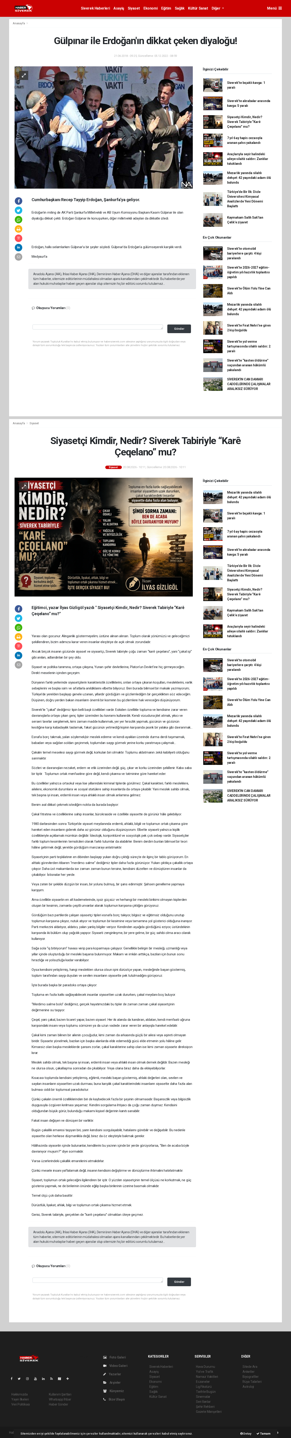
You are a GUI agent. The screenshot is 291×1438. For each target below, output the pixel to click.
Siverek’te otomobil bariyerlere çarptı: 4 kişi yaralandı (244, 253)
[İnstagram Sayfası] (29, 1379)
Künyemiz (116, 1391)
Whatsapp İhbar (60, 1399)
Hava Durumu (205, 1366)
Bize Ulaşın (116, 1399)
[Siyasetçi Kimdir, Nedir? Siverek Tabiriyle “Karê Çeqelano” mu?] (104, 537)
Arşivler (115, 1382)
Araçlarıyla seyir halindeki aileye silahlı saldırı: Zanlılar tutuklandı (247, 158)
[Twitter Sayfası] (21, 1379)
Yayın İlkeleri (20, 1399)
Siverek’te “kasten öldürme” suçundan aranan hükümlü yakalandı (247, 365)
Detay (247, 1433)
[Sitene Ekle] (69, 1379)
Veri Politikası (20, 1404)
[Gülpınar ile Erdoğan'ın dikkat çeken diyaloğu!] (104, 127)
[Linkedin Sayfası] (45, 1379)
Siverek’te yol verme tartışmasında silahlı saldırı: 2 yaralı (249, 346)
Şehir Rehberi (205, 1406)
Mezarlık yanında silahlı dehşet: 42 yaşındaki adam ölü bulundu (249, 177)
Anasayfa (19, 23)
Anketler (248, 1371)
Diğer (216, 8)
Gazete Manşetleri (209, 1411)
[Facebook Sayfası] (13, 1379)
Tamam (265, 1433)
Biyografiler (251, 1376)
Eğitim (166, 8)
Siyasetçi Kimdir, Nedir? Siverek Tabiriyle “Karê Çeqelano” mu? (244, 121)
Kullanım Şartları (60, 1394)
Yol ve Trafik (204, 1371)
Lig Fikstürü (204, 1386)
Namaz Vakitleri (207, 1376)
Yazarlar (114, 1374)
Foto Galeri (117, 1357)
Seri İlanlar (203, 1401)
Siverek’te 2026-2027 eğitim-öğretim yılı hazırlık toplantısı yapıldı (248, 272)
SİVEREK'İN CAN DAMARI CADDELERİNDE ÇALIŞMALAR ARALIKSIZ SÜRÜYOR (249, 384)
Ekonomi (150, 8)
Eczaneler (203, 1381)
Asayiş (118, 8)
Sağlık (180, 8)
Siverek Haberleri (95, 8)
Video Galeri (118, 1366)
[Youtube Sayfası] (37, 1379)
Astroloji (248, 1386)
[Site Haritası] (61, 1379)
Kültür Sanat (198, 8)
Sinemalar (203, 1396)
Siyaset (134, 8)
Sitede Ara (250, 1366)
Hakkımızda (19, 1394)
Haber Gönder (58, 1404)
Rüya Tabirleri (252, 1381)
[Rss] (53, 1379)
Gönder (179, 328)
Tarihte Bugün (206, 1391)
